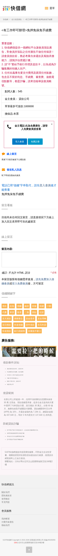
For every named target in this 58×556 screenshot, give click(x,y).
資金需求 (30, 318)
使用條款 (6, 499)
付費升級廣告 (8, 522)
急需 (19, 312)
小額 (49, 306)
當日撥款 (6, 325)
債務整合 (18, 318)
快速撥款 (6, 331)
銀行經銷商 (19, 331)
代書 (4, 312)
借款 (4, 306)
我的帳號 (6, 519)
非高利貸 (42, 325)
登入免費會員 (20, 283)
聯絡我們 (6, 525)
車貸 (12, 312)
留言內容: (7, 248)
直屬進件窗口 (34, 331)
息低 (12, 306)
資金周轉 (42, 318)
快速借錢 (18, 325)
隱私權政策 (7, 495)
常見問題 (6, 502)
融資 (27, 306)
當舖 (34, 306)
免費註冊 (35, 141)
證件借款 (30, 325)
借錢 (19, 306)
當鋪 (41, 306)
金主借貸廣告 (16, 19)
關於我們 (6, 492)
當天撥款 (6, 318)
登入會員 (19, 141)
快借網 (5, 19)
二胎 (27, 312)
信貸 (41, 312)
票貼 (34, 312)
